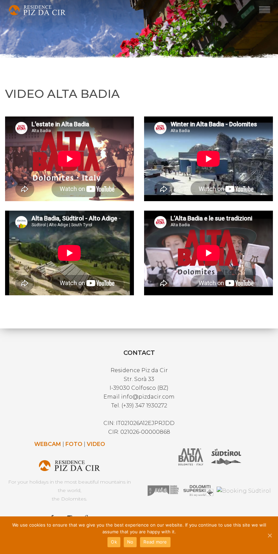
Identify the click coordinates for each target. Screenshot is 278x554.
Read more (155, 542)
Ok (114, 542)
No (130, 542)
